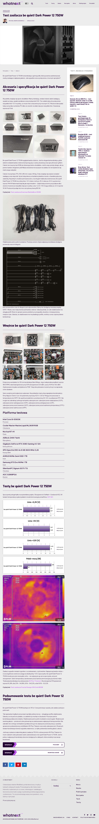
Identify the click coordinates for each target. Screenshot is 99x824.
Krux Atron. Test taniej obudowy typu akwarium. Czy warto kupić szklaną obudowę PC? (85, 170)
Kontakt (75, 817)
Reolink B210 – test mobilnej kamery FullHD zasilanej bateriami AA (85, 137)
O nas (68, 817)
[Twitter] (87, 815)
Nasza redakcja (58, 817)
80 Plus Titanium (35, 681)
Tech (46, 3)
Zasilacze (6, 10)
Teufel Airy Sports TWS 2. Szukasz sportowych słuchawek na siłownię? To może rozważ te (84, 153)
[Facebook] (84, 815)
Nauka (59, 3)
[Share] (5, 765)
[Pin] (18, 765)
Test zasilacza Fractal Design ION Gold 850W (27, 687)
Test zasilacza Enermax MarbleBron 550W (26, 192)
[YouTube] (94, 815)
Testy (52, 3)
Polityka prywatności (87, 817)
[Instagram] (91, 815)
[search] (70, 786)
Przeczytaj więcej (9, 800)
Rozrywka (67, 3)
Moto (74, 3)
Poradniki (91, 3)
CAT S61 (50, 497)
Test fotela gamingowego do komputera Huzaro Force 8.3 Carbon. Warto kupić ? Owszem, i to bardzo (85, 120)
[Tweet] (12, 765)
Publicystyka (82, 3)
